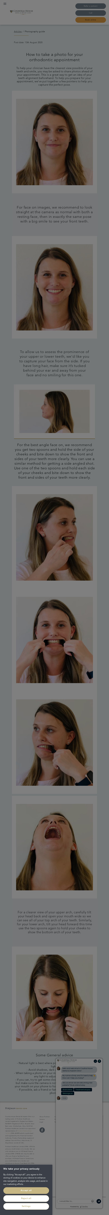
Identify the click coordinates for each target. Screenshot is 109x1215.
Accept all (26, 1191)
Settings (26, 1206)
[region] (26, 1190)
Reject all (26, 1198)
